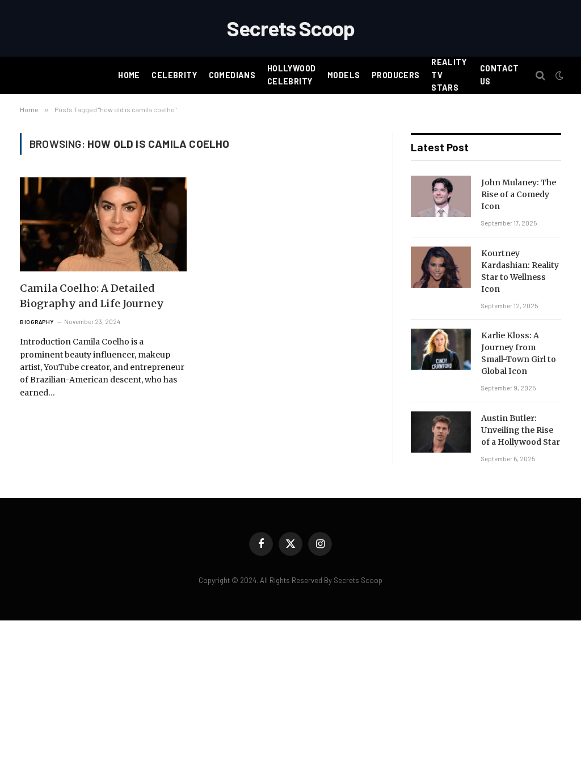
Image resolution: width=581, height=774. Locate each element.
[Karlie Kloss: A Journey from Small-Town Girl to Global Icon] (441, 349)
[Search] (540, 75)
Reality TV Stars (448, 74)
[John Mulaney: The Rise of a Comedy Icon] (441, 196)
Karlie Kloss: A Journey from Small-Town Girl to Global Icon (518, 353)
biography (37, 321)
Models (343, 75)
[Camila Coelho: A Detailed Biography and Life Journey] (103, 224)
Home (129, 75)
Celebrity (174, 75)
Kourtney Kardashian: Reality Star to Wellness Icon (520, 271)
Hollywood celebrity (291, 74)
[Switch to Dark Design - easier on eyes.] (558, 75)
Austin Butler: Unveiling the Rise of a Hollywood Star (520, 430)
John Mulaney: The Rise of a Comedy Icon (518, 194)
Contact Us (499, 74)
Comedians (232, 75)
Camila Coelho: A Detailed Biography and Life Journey (92, 296)
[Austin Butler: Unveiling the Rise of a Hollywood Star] (441, 432)
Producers (396, 75)
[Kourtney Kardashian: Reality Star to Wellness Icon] (441, 267)
